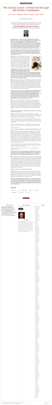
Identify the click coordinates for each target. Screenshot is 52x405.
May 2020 (36, 259)
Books (23, 27)
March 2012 (36, 370)
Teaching (9, 214)
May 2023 (36, 223)
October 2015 (37, 321)
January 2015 (37, 331)
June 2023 (36, 222)
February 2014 (37, 344)
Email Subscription (26, 205)
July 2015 (36, 324)
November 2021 (37, 238)
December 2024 (37, 206)
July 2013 (36, 352)
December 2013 (37, 346)
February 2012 (37, 371)
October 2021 (37, 239)
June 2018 (36, 284)
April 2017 (36, 300)
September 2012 (37, 363)
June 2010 (36, 394)
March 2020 (36, 261)
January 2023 (37, 228)
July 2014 (36, 338)
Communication (31, 27)
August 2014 (37, 337)
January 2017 (37, 304)
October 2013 (37, 348)
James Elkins (18, 23)
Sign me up (20, 208)
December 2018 (37, 277)
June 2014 (36, 339)
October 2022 (37, 231)
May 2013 (36, 354)
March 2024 (36, 213)
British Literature (26, 27)
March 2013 (36, 356)
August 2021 (37, 242)
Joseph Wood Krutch (30, 23)
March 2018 (36, 288)
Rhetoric (3, 214)
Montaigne (26, 24)
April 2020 (36, 260)
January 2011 (37, 386)
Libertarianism (14, 211)
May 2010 (36, 395)
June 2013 (36, 353)
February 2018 (37, 289)
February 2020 (37, 262)
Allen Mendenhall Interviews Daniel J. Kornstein (26, 26)
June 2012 (36, 367)
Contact (14, 14)
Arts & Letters (20, 27)
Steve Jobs (26, 25)
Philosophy (7, 213)
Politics (20, 28)
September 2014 (37, 336)
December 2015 (37, 319)
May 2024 (36, 211)
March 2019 (36, 275)
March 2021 (36, 247)
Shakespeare (21, 25)
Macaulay (18, 24)
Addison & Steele (14, 22)
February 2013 (37, 358)
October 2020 (37, 253)
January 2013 (37, 359)
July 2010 (36, 393)
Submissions (31, 14)
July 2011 (36, 379)
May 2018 (36, 285)
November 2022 (37, 230)
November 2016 (37, 306)
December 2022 (37, 229)
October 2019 (37, 267)
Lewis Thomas (38, 23)
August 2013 (37, 351)
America (13, 27)
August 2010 (37, 392)
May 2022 (36, 235)
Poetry (10, 213)
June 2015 (36, 325)
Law (7, 211)
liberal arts (9, 211)
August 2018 (37, 282)
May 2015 (36, 327)
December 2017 (37, 291)
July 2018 (36, 283)
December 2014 (37, 332)
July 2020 (36, 257)
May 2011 (36, 382)
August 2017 (37, 296)
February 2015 (37, 330)
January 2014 (37, 345)
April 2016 (36, 314)
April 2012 (36, 369)
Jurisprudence (4, 211)
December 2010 (37, 387)
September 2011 (37, 377)
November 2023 (37, 216)
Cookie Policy (18, 403)
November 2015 (37, 320)
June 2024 (36, 210)
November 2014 (37, 333)
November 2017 (37, 292)
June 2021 (36, 244)
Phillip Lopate (16, 25)
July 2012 (36, 366)
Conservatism (9, 208)
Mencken (22, 24)
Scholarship (6, 214)
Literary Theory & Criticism (7, 212)
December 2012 (37, 360)
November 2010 (37, 389)
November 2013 (37, 347)
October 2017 (37, 293)
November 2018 (37, 278)
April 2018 (36, 286)
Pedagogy (3, 213)
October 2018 (37, 280)
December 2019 (37, 265)
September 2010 (37, 391)
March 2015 (36, 329)
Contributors (20, 14)
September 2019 (37, 268)
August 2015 (37, 323)
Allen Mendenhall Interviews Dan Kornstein (25, 22)
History (3, 211)
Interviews (26, 14)
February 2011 (37, 385)
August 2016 (37, 309)
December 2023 (37, 215)
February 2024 (37, 214)
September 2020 (37, 254)
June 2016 (36, 312)
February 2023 (37, 227)
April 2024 (36, 212)
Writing (32, 28)
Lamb (35, 23)
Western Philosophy (8, 215)
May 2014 (36, 340)
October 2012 (37, 362)
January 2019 (37, 276)
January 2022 (37, 237)
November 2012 (37, 361)
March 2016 (36, 315)
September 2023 (37, 219)
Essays (34, 27)
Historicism (14, 209)
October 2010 (37, 390)
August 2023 (37, 220)
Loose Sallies (14, 24)
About (10, 14)
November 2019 (37, 266)
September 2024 (37, 208)
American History (16, 27)
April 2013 (36, 355)
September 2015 (37, 322)
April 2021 (36, 246)
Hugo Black (13, 23)
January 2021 (37, 250)
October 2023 (37, 218)
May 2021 (36, 245)
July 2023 (36, 221)
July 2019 (36, 270)
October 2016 (37, 307)
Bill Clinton (39, 22)
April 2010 (36, 397)
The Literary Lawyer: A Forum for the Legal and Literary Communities (26, 9)
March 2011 (36, 384)
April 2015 (36, 328)
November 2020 (37, 252)
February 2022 (37, 236)
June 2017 (36, 298)
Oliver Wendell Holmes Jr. (32, 24)
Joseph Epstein (23, 23)
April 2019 (36, 274)
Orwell (39, 24)
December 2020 (37, 251)
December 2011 (37, 374)
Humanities (36, 27)
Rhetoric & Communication (24, 28)
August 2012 (37, 364)
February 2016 (37, 316)
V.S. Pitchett (30, 25)
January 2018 (37, 290)
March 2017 (36, 301)
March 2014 (36, 343)
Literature (39, 27)
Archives (37, 14)
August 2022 (37, 234)
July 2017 (36, 297)
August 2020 (37, 255)
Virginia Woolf (35, 25)
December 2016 (37, 305)
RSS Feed (41, 14)
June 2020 (36, 258)
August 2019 (37, 269)
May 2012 (36, 368)
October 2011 (37, 376)
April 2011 (36, 383)
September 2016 (37, 308)
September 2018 (37, 281)
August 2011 (37, 378)
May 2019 (36, 273)
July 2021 (36, 243)
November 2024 (37, 207)
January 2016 (37, 317)
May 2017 (36, 299)
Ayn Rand (35, 22)
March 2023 (36, 226)
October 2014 (37, 335)
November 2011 (37, 375)
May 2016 (36, 313)
